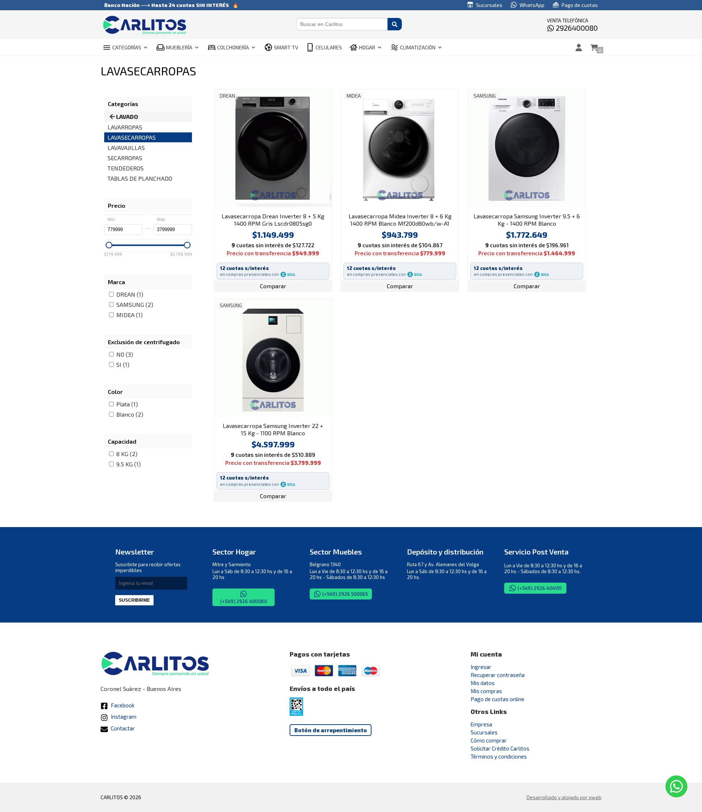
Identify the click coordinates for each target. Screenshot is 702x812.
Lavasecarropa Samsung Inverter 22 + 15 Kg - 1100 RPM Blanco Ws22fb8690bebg (273, 429)
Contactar (122, 728)
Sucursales (488, 5)
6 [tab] (284, 203)
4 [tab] (269, 203)
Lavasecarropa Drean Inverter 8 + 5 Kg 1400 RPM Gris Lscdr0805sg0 (273, 220)
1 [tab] (247, 203)
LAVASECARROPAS (131, 137)
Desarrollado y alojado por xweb (563, 797)
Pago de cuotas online (497, 699)
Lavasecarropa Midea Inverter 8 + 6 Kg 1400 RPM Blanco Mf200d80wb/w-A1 (400, 220)
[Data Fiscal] (296, 713)
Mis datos (483, 683)
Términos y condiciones (499, 756)
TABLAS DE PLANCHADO (139, 178)
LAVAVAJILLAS (126, 147)
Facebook (122, 705)
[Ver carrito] (594, 47)
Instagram (123, 716)
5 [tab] (276, 203)
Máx (161, 219)
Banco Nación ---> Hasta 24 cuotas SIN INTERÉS (166, 5)
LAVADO (126, 116)
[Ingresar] (578, 47)
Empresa (481, 724)
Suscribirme (134, 600)
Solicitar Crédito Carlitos (500, 748)
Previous (221, 148)
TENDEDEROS (125, 168)
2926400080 (576, 27)
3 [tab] (262, 203)
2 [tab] (254, 203)
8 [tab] (298, 203)
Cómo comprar (489, 740)
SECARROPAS (124, 157)
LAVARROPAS (124, 127)
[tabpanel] (273, 148)
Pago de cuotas (579, 5)
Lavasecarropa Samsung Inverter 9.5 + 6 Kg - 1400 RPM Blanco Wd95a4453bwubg (526, 220)
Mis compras (486, 691)
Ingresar (481, 666)
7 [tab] (291, 203)
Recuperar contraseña (498, 675)
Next (324, 148)
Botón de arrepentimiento (330, 730)
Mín (111, 219)
